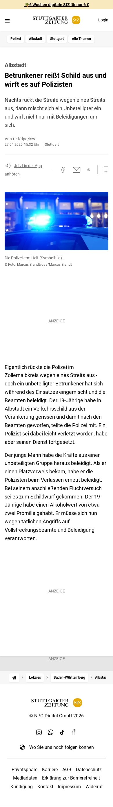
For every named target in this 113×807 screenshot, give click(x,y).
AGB (66, 769)
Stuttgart (57, 39)
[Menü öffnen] (7, 20)
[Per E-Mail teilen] (76, 170)
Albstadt (35, 39)
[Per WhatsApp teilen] (89, 169)
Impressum (69, 786)
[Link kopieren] (51, 169)
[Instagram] (39, 732)
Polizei (15, 39)
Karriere (50, 769)
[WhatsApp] (50, 732)
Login (103, 20)
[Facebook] (74, 732)
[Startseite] (14, 677)
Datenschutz (89, 769)
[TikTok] (62, 732)
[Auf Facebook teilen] (63, 170)
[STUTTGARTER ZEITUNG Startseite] (56, 20)
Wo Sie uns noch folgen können (61, 747)
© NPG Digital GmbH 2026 (56, 716)
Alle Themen (81, 39)
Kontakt (45, 786)
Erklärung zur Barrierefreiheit (71, 778)
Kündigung (21, 786)
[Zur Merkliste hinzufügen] (104, 170)
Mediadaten (25, 778)
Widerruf (94, 786)
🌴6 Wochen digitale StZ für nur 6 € (56, 4)
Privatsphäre (24, 769)
